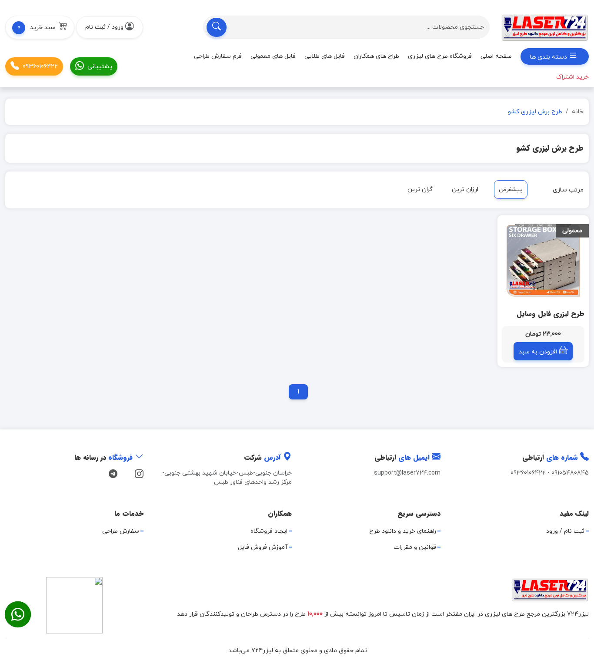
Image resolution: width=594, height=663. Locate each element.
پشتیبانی (99, 67)
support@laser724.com (407, 473)
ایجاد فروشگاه (268, 531)
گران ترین (420, 189)
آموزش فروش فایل (262, 547)
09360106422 (40, 67)
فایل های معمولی (273, 56)
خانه (578, 112)
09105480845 (570, 473)
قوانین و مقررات (415, 547)
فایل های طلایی (324, 56)
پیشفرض (511, 189)
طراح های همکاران (376, 56)
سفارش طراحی (120, 531)
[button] (39, 27)
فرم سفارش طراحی (218, 56)
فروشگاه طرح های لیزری (440, 56)
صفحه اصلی (496, 56)
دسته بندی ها (549, 57)
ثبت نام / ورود (565, 531)
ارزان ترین (465, 189)
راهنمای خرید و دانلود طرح (402, 531)
